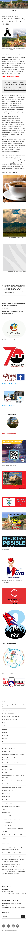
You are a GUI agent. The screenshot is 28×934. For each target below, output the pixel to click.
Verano (4, 838)
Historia (4, 772)
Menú (14, 10)
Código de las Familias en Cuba (10, 716)
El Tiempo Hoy (6, 751)
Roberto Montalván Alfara (13, 291)
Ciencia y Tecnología (8, 713)
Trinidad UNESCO (7, 825)
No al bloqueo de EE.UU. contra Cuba (12, 787)
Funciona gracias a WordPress (9, 930)
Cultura (7, 285)
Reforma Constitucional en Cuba (11, 806)
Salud (3, 809)
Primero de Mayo (7, 803)
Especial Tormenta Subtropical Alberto (13, 763)
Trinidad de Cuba (10, 292)
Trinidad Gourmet (7, 822)
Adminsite (15, 16)
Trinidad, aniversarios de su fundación (12, 828)
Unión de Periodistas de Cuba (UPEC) (12, 835)
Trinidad (12, 162)
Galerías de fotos (7, 769)
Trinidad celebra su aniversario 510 (11, 853)
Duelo (12, 285)
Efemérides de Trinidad (8, 748)
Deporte (4, 738)
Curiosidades (6, 726)
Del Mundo (5, 735)
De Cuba (4, 729)
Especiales (8, 283)
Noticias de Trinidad (7, 790)
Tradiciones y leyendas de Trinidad (11, 819)
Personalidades (6, 793)
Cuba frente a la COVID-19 (9, 719)
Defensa (4, 732)
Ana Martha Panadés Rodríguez (13, 54)
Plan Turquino (6, 796)
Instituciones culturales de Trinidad (12, 780)
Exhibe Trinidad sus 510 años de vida (12, 856)
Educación (5, 745)
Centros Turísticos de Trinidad (10, 710)
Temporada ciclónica (8, 816)
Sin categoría (6, 812)
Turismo (4, 831)
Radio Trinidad (17, 73)
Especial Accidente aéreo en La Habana (13, 754)
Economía (5, 742)
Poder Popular (6, 800)
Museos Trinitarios (7, 784)
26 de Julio (5, 701)
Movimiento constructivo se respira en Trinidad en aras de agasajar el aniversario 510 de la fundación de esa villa (13, 871)
